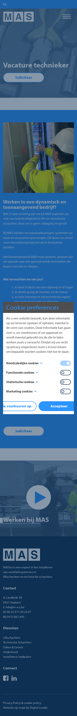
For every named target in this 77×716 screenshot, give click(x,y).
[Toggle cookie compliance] (65, 372)
